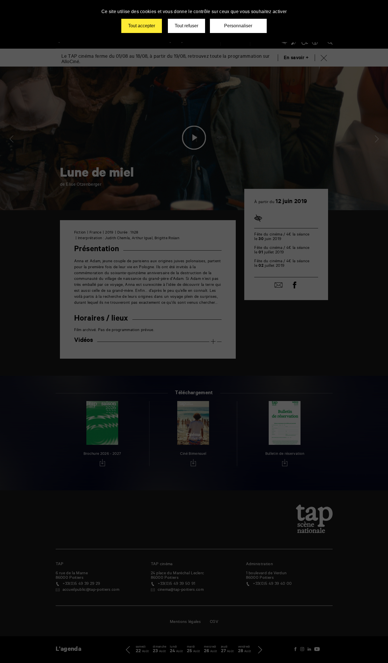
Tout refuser (186, 25)
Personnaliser (238, 25)
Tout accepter (141, 25)
